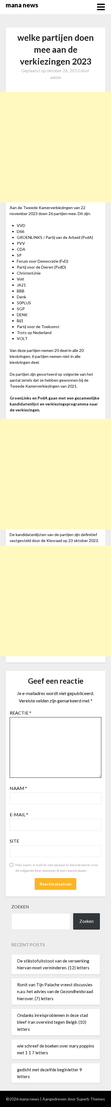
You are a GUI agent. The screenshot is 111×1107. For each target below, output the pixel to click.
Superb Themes (91, 1099)
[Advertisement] (55, 147)
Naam (18, 788)
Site (14, 840)
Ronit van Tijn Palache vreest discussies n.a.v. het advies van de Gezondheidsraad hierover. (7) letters (55, 991)
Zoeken (20, 906)
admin (55, 77)
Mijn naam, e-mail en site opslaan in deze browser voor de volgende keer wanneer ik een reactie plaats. (56, 868)
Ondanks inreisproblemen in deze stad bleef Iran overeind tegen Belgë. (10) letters (52, 1022)
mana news (22, 5)
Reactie (20, 712)
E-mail (19, 814)
